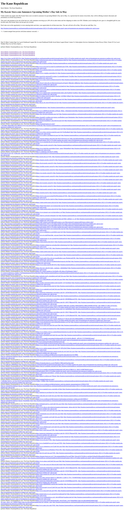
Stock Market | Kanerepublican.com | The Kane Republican (18, 52)
